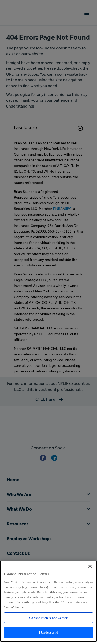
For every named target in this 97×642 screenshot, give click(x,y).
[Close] (90, 566)
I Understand (48, 632)
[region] (48, 601)
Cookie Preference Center (48, 618)
